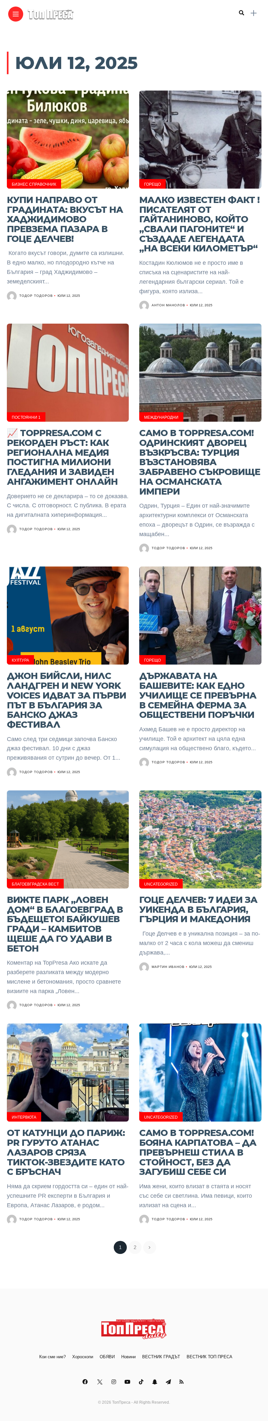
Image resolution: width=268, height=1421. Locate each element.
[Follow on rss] (182, 1382)
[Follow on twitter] (100, 1382)
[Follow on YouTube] (128, 1382)
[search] (241, 13)
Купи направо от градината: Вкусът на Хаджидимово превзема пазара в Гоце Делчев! (65, 219)
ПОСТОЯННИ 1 (26, 417)
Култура (20, 660)
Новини (128, 1356)
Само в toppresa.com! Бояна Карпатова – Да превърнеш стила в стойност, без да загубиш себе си (197, 1152)
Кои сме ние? (52, 1356)
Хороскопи (82, 1356)
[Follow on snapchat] (155, 1382)
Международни (161, 417)
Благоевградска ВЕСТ (35, 884)
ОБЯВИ (107, 1356)
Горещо (152, 184)
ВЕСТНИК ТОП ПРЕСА (209, 1356)
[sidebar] (254, 13)
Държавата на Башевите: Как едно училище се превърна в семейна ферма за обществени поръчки (197, 695)
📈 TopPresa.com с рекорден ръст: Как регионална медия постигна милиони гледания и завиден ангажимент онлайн (62, 457)
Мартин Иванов (168, 966)
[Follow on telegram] (169, 1382)
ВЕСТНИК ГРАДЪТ (161, 1356)
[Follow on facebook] (86, 1382)
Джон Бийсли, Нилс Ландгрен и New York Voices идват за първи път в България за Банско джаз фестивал (66, 700)
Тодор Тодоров (36, 295)
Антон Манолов (168, 305)
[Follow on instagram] (114, 1382)
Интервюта (24, 1117)
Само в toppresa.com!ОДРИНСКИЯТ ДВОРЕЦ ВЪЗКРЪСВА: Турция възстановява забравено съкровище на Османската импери (199, 462)
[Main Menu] (16, 14)
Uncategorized (161, 884)
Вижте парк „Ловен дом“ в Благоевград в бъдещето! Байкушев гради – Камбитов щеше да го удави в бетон (65, 924)
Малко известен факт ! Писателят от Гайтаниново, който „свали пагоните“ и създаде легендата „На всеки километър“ (199, 224)
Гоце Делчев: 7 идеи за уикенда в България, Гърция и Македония (198, 909)
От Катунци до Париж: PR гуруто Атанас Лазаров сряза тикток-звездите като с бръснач (66, 1152)
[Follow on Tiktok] (142, 1382)
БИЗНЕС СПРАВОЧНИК (34, 184)
